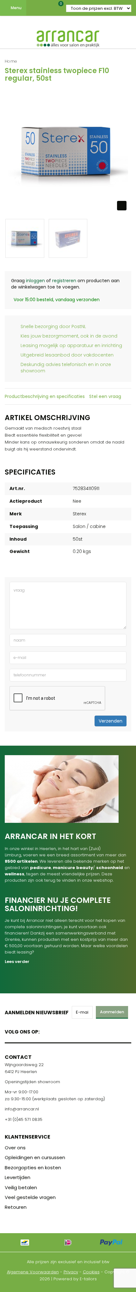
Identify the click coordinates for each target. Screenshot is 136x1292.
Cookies (91, 1272)
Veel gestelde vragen (30, 1197)
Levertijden (17, 1177)
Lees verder (17, 962)
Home (11, 61)
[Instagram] (68, 1030)
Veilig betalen (21, 1187)
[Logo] (68, 37)
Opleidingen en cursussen (35, 1157)
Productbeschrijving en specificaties (45, 396)
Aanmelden (112, 1012)
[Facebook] (46, 1030)
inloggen (35, 280)
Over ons (15, 1147)
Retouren (16, 1207)
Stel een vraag (105, 396)
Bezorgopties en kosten (33, 1167)
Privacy (71, 1272)
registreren (64, 280)
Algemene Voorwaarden (33, 1272)
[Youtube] (57, 1030)
